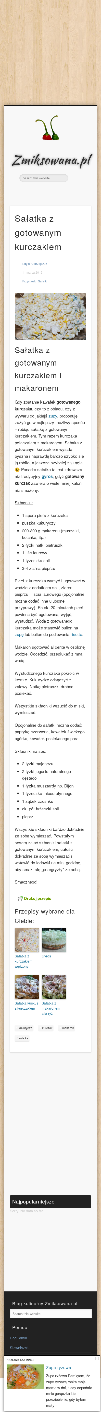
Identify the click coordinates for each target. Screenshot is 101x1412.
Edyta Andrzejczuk (34, 263)
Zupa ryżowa (58, 1367)
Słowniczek (19, 1347)
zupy (53, 416)
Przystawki (29, 281)
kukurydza (25, 1028)
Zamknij (97, 1358)
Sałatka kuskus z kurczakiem (26, 1006)
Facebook (45, 190)
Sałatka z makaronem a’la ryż (51, 1008)
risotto (76, 634)
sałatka (23, 1038)
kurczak (47, 1028)
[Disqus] (50, 1124)
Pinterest (55, 190)
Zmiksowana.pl (50, 160)
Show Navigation (79, 149)
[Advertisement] (50, 52)
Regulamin (18, 1337)
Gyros (46, 956)
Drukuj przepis (37, 898)
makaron (68, 1028)
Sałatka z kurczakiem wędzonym (23, 961)
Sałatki (42, 281)
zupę (20, 634)
